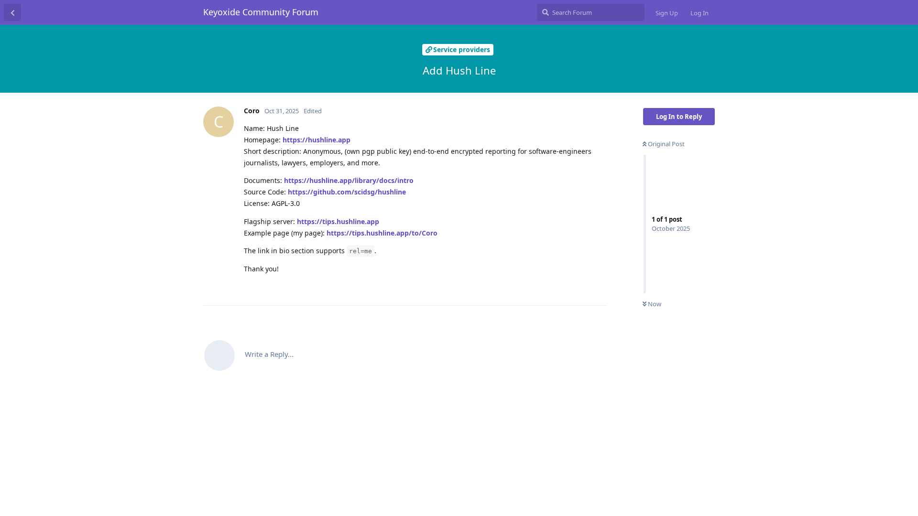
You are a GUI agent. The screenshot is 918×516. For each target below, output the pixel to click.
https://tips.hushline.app (338, 221)
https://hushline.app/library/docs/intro (349, 180)
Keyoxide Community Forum (260, 12)
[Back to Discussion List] (12, 12)
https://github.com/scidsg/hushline (347, 191)
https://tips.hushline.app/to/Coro (382, 232)
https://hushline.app (316, 139)
